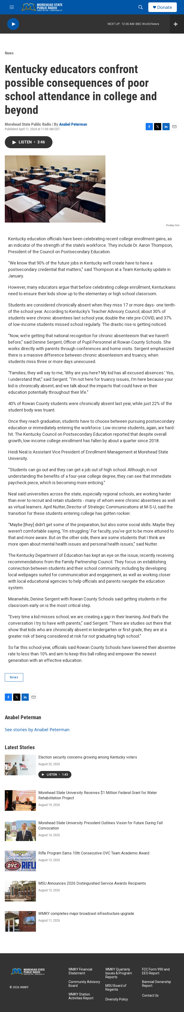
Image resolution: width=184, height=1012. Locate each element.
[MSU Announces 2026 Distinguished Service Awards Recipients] (20, 891)
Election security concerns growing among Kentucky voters (87, 757)
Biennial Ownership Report (156, 984)
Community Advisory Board (84, 984)
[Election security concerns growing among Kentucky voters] (20, 765)
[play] (13, 24)
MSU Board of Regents (115, 987)
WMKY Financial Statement (80, 971)
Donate (164, 7)
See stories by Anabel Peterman (37, 729)
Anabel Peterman (73, 124)
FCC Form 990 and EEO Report (156, 971)
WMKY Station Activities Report (81, 996)
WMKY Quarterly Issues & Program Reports (118, 973)
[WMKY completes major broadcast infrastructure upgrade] (20, 921)
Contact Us (150, 995)
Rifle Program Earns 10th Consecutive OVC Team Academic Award (93, 853)
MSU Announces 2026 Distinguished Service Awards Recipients (92, 883)
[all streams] (177, 24)
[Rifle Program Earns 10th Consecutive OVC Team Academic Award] (20, 861)
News (9, 53)
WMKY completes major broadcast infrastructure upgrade (86, 913)
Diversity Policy (116, 999)
